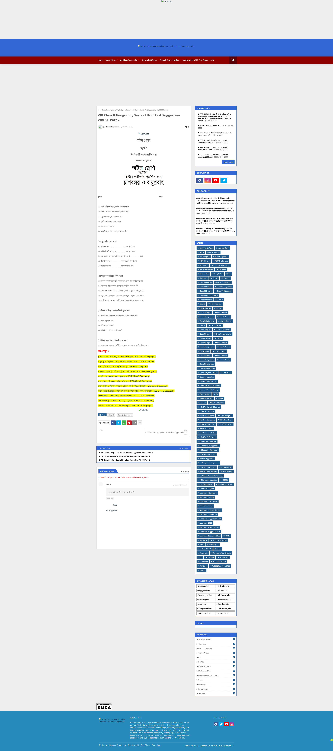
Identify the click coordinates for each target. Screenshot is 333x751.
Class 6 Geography (206, 317)
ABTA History (204, 261)
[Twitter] (118, 422)
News (219, 549)
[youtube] (215, 180)
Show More (228, 162)
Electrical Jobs (223, 604)
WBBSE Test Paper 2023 (221, 566)
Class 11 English (206, 287)
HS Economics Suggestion (209, 446)
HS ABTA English (225, 415)
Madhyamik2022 (206, 523)
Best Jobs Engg (204, 586)
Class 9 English (221, 355)
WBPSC (202, 570)
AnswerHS (222, 269)
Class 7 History (205, 334)
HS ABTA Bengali (217, 403)
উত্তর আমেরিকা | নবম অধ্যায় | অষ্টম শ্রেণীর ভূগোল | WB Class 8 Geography (126, 395)
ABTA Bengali (214, 252)
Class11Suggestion (207, 377)
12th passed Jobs (205, 608)
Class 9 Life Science (207, 364)
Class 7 (202, 325)
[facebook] (199, 180)
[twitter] (223, 180)
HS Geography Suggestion (209, 463)
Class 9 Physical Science (208, 373)
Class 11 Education (224, 282)
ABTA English (204, 257)
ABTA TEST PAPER (206, 269)
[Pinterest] (129, 422)
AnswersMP (204, 274)
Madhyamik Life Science (208, 501)
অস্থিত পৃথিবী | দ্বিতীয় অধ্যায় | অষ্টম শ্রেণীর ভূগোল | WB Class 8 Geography (126, 361)
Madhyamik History (207, 497)
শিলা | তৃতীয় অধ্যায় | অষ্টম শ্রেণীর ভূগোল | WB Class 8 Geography (123, 366)
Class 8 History (224, 347)
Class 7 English (205, 330)
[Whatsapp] (124, 422)
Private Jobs (222, 590)
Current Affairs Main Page (209, 390)
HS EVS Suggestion (206, 458)
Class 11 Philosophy (224, 291)
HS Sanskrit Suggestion (208, 480)
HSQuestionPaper (206, 484)
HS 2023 (203, 403)
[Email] (134, 422)
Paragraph (203, 553)
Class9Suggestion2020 (208, 381)
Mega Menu (111, 60)
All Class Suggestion (129, 60)
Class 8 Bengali (205, 342)
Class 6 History (224, 317)
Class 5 (202, 304)
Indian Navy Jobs (224, 599)
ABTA (202, 252)
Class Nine (226, 373)
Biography (203, 278)
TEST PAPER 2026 (219, 562)
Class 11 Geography (224, 287)
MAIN (227, 536)
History (220, 398)
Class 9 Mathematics (207, 368)
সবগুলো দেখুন (184, 448)
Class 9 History (224, 360)
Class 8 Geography (109, 110)
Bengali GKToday (149, 60)
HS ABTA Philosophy (207, 424)
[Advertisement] (78, 21)
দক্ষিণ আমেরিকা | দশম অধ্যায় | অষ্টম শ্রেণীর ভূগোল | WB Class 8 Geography (126, 400)
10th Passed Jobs (224, 608)
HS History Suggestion (208, 467)
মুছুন (112, 498)
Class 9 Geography (206, 360)
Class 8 (111, 415)
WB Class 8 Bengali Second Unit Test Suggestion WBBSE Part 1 (125, 456)
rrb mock (210, 557)
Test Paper (204, 562)
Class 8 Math (204, 351)
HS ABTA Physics (226, 424)
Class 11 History (206, 291)
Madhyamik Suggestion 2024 (210, 519)
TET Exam (203, 566)
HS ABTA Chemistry (207, 411)
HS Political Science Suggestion (211, 476)
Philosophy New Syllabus (222, 553)
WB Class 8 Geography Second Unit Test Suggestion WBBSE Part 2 (127, 453)
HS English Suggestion (208, 454)
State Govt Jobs (204, 613)
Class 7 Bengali (216, 325)
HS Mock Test (226, 467)
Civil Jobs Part (223, 586)
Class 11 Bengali (206, 282)
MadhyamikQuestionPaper (209, 527)
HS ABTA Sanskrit (206, 428)
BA (229, 274)
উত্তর (108, 498)
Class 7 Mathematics (223, 334)
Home (100, 60)
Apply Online (218, 274)
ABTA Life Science (221, 261)
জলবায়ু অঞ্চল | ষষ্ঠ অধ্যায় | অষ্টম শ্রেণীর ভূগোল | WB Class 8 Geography (125, 381)
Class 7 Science (205, 338)
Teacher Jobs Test (205, 595)
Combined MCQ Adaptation (210, 385)
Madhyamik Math (206, 506)
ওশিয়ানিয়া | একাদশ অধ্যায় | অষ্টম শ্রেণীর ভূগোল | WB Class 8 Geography (125, 405)
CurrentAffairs (205, 394)
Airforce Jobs (203, 599)
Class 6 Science (226, 321)
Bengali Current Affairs (170, 60)
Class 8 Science (220, 351)
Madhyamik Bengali (225, 484)
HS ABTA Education (207, 415)
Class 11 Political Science (209, 295)
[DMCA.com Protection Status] (104, 709)
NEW (201, 544)
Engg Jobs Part (204, 590)
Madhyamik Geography (208, 493)
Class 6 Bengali (205, 312)
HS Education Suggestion (209, 450)
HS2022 (225, 480)
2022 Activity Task (206, 248)
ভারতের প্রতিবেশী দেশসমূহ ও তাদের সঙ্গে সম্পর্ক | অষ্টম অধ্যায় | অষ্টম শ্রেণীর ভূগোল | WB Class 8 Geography (136, 390)
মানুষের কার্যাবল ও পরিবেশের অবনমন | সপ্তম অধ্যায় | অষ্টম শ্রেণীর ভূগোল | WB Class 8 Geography (133, 386)
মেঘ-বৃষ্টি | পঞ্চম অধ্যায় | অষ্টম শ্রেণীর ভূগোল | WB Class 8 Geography (124, 376)
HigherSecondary (206, 398)
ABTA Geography (221, 257)
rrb (201, 557)
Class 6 (218, 308)
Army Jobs (202, 604)
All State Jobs (223, 613)
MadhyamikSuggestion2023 (210, 536)
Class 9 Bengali (205, 355)
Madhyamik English (207, 489)
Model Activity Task (220, 540)
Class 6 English (221, 312)
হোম (99, 110)
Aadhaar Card (223, 248)
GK (217, 394)
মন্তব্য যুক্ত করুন (111, 510)
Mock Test (203, 540)
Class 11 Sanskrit (206, 299)
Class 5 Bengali (216, 304)
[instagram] (207, 180)
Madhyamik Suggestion (208, 514)
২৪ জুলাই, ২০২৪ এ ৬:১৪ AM (180, 485)
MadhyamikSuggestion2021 (210, 531)
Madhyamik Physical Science (210, 510)
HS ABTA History (226, 420)
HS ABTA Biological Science (210, 407)
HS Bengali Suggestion (208, 441)
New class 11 (213, 544)
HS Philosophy (228, 471)
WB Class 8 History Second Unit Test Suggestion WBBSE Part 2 (125, 460)
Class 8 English (221, 342)
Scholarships (224, 557)
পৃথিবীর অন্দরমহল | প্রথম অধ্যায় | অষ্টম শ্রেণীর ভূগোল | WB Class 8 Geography (127, 356)
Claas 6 (215, 278)
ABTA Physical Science (221, 265)
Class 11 (226, 278)
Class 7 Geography (223, 330)
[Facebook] (113, 422)
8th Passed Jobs (224, 595)
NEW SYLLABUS (205, 549)
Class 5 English (205, 308)
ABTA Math (204, 265)
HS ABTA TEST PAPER (207, 433)
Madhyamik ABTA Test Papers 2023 (198, 60)
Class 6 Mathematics (207, 321)
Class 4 (220, 299)
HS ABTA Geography (207, 420)
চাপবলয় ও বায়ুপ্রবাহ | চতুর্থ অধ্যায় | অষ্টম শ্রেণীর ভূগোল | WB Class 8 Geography (127, 371)
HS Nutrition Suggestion (208, 471)
